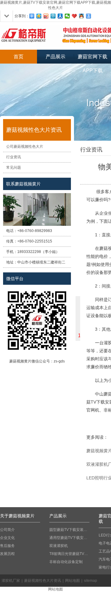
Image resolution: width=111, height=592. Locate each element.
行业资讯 (13, 157)
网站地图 (72, 580)
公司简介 (7, 530)
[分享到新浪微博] (46, 16)
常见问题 (13, 167)
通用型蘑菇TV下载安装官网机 (69, 538)
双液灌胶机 (58, 546)
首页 (18, 56)
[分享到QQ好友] (81, 16)
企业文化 (7, 538)
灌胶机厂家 (11, 580)
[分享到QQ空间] (39, 16)
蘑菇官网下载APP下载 (92, 59)
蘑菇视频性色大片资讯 (42, 580)
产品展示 (55, 56)
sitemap (90, 580)
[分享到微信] (67, 16)
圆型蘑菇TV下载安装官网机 (69, 530)
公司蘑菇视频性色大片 (24, 146)
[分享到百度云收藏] (74, 16)
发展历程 (7, 554)
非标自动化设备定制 (66, 562)
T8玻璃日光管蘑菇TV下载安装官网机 (69, 554)
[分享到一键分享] (88, 16)
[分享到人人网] (60, 16)
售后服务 (7, 546)
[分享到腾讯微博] (53, 16)
